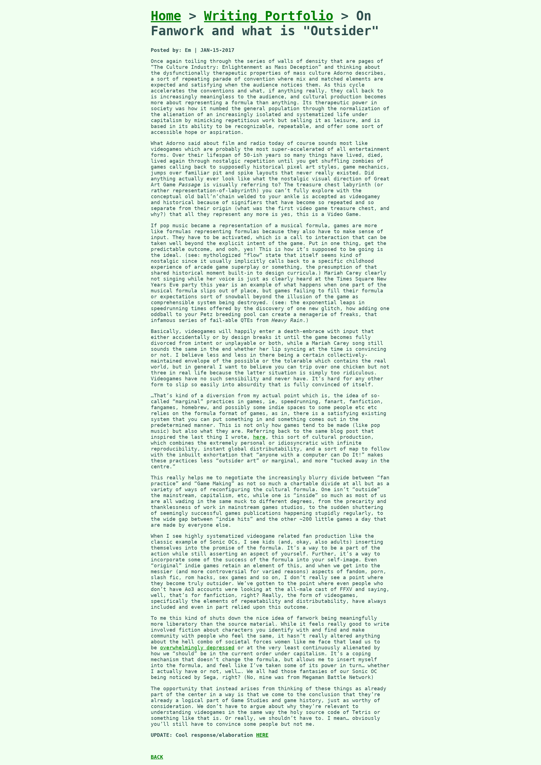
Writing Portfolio (268, 15)
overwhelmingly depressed (197, 648)
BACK (157, 757)
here (259, 437)
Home (166, 15)
